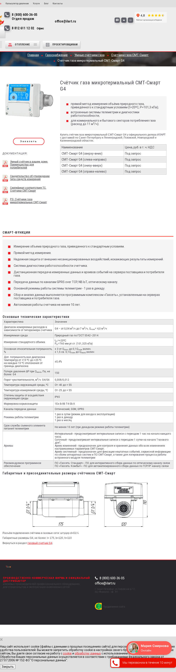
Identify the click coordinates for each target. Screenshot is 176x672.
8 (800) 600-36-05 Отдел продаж (24, 17)
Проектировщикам (64, 44)
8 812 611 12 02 (28, 28)
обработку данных (88, 653)
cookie (67, 653)
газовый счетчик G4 (39, 543)
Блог (46, 3)
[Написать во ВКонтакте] (123, 20)
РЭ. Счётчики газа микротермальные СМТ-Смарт (28, 201)
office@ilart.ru (105, 583)
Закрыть (8, 666)
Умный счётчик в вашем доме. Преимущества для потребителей (29, 164)
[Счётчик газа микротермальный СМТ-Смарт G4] (29, 101)
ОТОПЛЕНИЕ (22, 44)
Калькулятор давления (17, 3)
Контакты (58, 3)
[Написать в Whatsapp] (130, 20)
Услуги (36, 3)
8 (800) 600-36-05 (112, 578)
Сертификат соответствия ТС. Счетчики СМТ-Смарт (28, 189)
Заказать (28, 141)
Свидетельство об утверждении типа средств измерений (30, 178)
